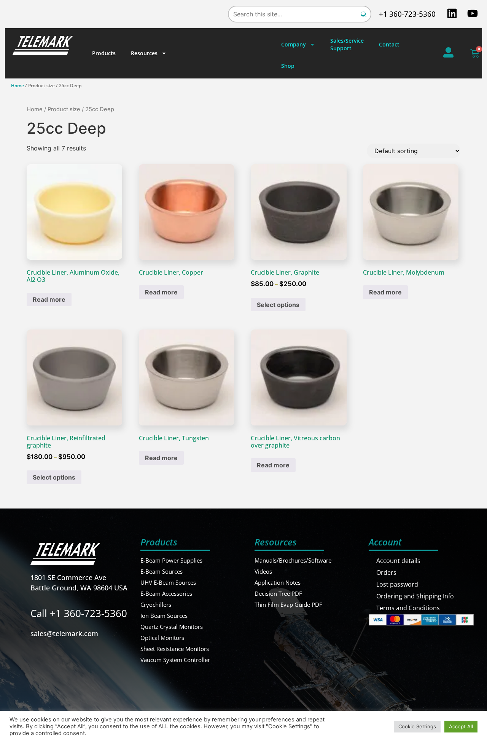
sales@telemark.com (64, 633)
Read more (49, 299)
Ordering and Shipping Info (415, 596)
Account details (398, 560)
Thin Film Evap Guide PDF (288, 604)
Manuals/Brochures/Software (293, 560)
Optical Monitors (162, 637)
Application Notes (278, 582)
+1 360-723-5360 (407, 14)
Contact (389, 44)
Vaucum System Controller (175, 660)
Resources (144, 53)
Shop (287, 65)
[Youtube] (472, 13)
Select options (278, 305)
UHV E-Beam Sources (168, 582)
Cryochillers (155, 604)
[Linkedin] (452, 13)
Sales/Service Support (347, 44)
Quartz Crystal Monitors (171, 626)
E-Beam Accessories (166, 593)
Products (104, 53)
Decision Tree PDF (278, 593)
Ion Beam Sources (164, 615)
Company (293, 44)
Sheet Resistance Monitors (174, 648)
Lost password (397, 584)
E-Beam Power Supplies (171, 560)
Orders (386, 572)
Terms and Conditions (408, 608)
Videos (263, 571)
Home (17, 85)
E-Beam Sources (161, 571)
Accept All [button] (461, 726)
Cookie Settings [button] (417, 726)
